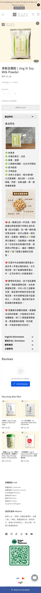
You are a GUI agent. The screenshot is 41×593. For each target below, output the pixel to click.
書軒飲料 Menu (11, 495)
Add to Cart (20, 107)
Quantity (5, 89)
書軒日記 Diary (10, 498)
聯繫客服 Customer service (15, 490)
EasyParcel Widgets (13, 504)
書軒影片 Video (11, 501)
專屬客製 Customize (13, 487)
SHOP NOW (19, 8)
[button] (2, 14)
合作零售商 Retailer (12, 493)
